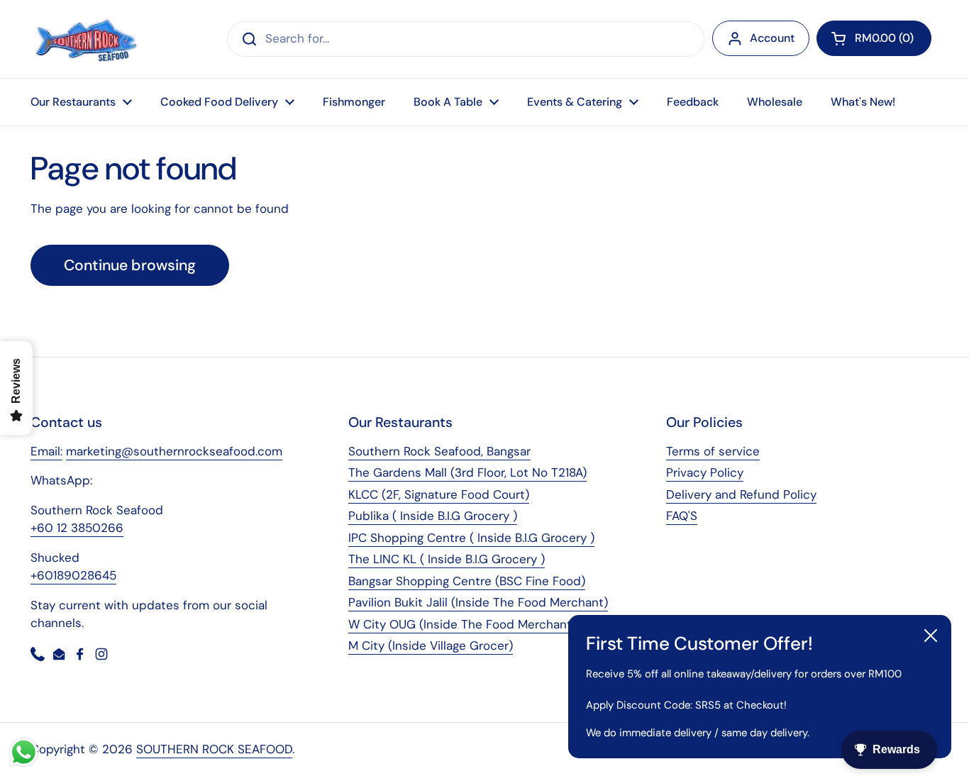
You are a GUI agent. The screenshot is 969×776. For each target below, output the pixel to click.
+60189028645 (73, 575)
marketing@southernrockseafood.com (174, 451)
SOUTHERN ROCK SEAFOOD (214, 749)
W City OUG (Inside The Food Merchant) (462, 624)
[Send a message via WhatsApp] (23, 752)
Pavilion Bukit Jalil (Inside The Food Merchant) (478, 602)
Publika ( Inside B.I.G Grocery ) (432, 515)
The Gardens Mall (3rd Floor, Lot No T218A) (467, 472)
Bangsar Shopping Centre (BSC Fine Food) (466, 581)
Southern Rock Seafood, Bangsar (439, 451)
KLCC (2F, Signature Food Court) (438, 494)
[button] (873, 38)
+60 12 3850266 (77, 528)
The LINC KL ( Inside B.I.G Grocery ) (446, 559)
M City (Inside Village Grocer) (430, 645)
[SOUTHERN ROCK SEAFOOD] (86, 39)
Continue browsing (130, 265)
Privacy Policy (704, 472)
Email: (46, 451)
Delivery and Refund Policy (741, 494)
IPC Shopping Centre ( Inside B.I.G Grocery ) (471, 537)
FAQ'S (681, 515)
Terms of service (713, 451)
